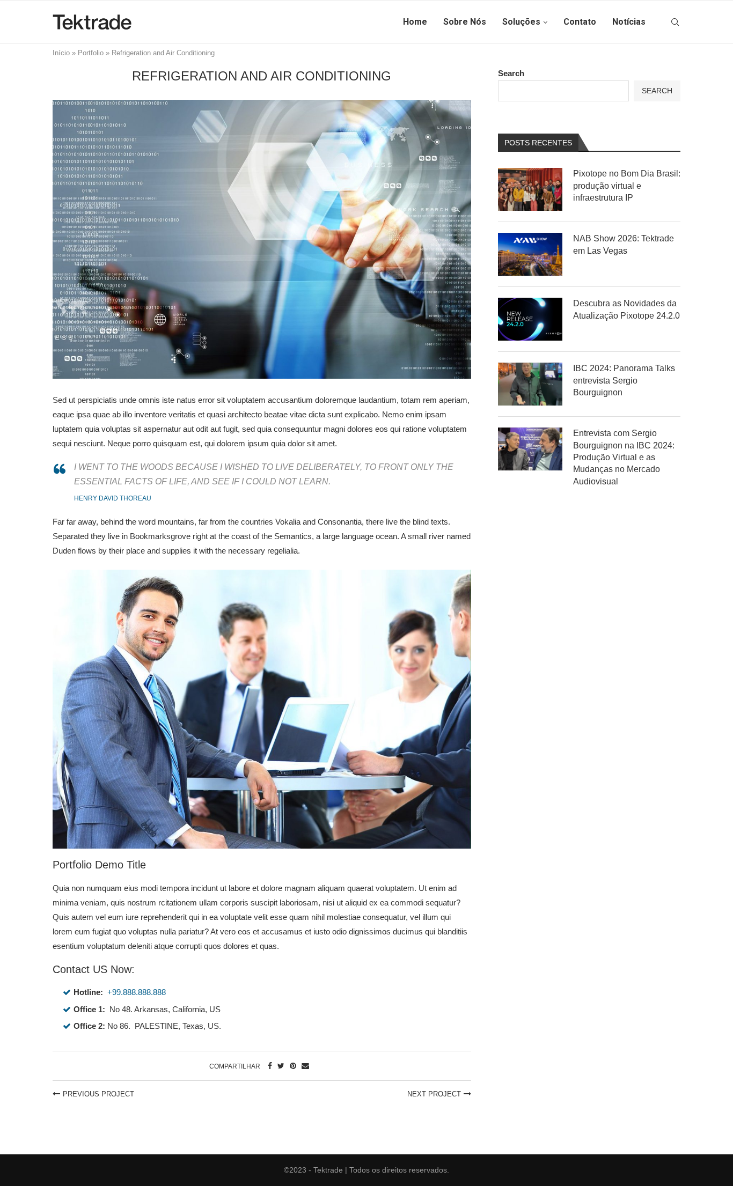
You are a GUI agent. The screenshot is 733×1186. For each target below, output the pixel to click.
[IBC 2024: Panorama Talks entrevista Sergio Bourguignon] (530, 384)
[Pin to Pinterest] (293, 1066)
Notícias (629, 22)
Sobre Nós (464, 22)
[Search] (675, 22)
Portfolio (91, 53)
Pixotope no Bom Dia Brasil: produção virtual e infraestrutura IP (626, 185)
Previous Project (98, 1094)
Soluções (521, 22)
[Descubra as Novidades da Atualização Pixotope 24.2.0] (530, 319)
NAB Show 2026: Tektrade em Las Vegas (623, 244)
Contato (579, 22)
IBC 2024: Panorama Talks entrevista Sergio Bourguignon (624, 380)
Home (415, 22)
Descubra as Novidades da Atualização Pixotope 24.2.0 (626, 309)
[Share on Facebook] (270, 1066)
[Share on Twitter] (280, 1066)
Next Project (434, 1094)
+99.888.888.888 (136, 992)
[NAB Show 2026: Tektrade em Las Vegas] (530, 254)
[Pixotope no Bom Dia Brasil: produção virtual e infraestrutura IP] (530, 189)
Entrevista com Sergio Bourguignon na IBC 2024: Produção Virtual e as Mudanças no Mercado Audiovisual (624, 457)
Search (511, 73)
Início (61, 53)
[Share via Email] (305, 1066)
